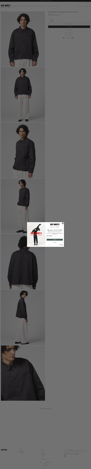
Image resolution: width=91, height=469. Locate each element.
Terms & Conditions (61, 244)
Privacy (62, 245)
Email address (49, 235)
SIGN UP (54, 239)
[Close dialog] (63, 223)
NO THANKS (54, 242)
